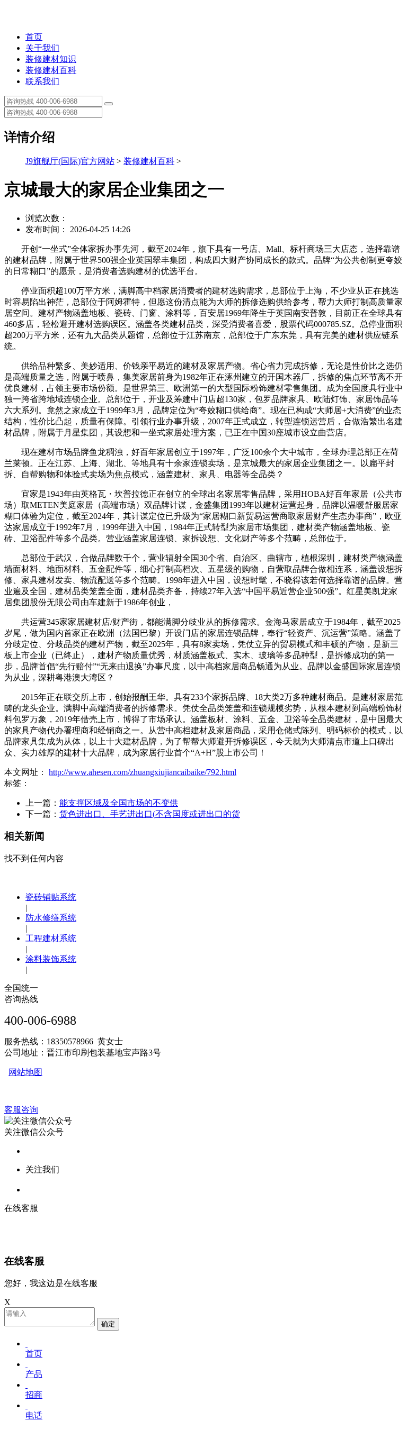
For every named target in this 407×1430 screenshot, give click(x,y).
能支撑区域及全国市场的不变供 (118, 802)
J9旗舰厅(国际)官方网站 (69, 161)
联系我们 (42, 81)
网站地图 (25, 1072)
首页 (33, 36)
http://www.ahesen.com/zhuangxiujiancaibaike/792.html (142, 772)
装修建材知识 (50, 58)
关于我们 (42, 47)
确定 (108, 1324)
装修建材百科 (50, 70)
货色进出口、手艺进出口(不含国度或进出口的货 (149, 813)
